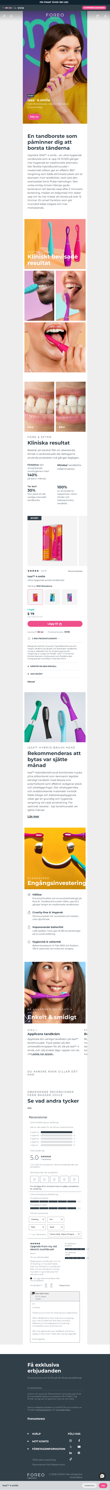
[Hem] (55, 16)
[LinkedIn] (70, 1453)
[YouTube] (79, 1447)
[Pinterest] (79, 1453)
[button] (102, 1476)
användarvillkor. (63, 1410)
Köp (103, 1486)
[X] (70, 1447)
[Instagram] (70, 1441)
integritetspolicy (43, 1410)
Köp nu (34, 116)
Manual (31, 681)
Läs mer (33, 816)
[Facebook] (79, 1441)
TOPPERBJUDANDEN (94, 8)
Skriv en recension (75, 571)
